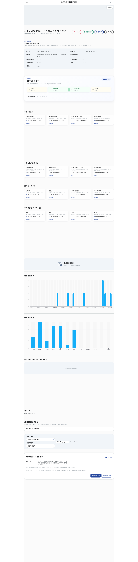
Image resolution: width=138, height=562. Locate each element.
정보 (111, 2)
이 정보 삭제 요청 (107, 475)
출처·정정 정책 (108, 457)
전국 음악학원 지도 (69, 2)
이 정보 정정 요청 (96, 475)
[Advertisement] (69, 145)
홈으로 (27, 2)
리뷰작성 (110, 32)
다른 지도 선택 (30, 443)
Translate (81, 442)
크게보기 (110, 7)
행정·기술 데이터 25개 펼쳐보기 (33, 429)
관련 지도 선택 (30, 436)
